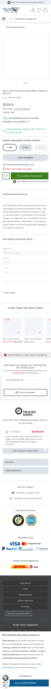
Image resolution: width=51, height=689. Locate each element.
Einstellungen (25, 676)
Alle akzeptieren (25, 683)
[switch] (5, 685)
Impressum (32, 667)
